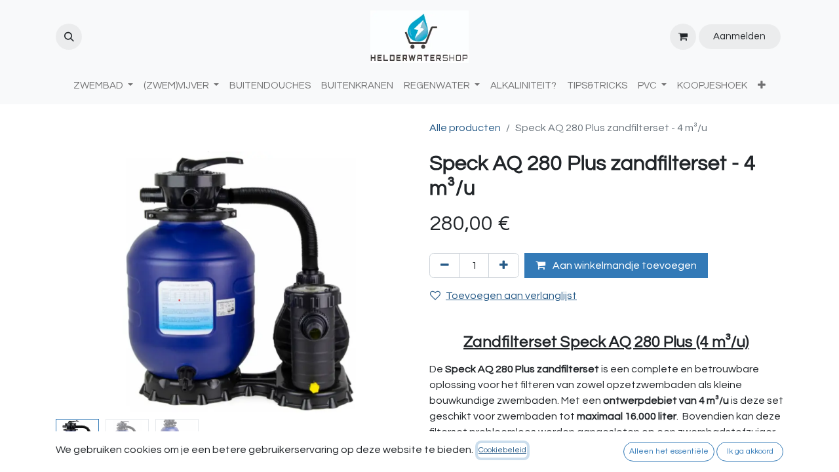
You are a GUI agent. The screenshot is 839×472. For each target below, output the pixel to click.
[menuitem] (270, 86)
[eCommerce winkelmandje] (683, 37)
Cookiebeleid (502, 450)
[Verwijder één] (444, 265)
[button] (69, 37)
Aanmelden (739, 36)
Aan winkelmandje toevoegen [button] (624, 265)
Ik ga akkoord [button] (750, 451)
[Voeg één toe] (503, 265)
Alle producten (465, 128)
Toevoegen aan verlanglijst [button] (511, 295)
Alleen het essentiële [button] (669, 451)
